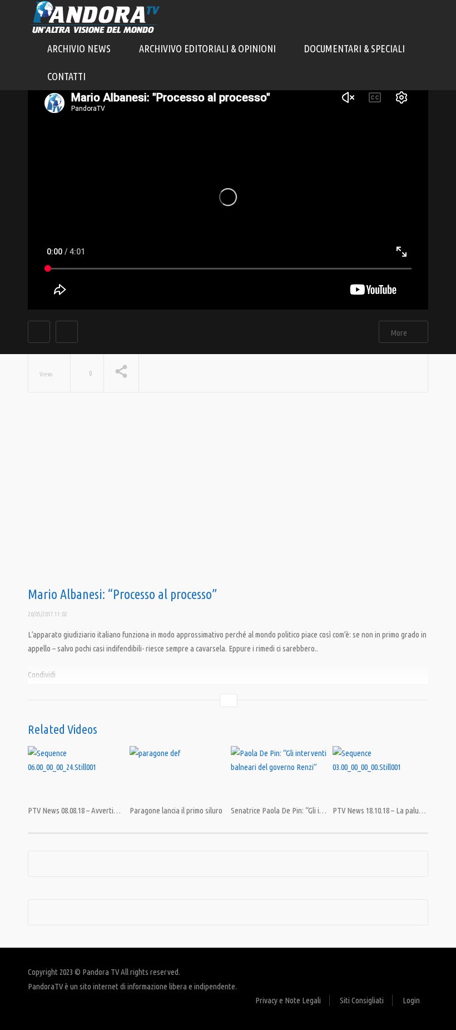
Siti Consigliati (362, 1000)
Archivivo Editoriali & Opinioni (208, 48)
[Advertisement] (228, 498)
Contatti (66, 76)
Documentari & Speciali (355, 48)
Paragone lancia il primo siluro (176, 810)
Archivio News (80, 48)
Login (411, 1000)
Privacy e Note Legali (288, 1000)
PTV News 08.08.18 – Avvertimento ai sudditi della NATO (114, 810)
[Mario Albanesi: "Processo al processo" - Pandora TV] (94, 16)
